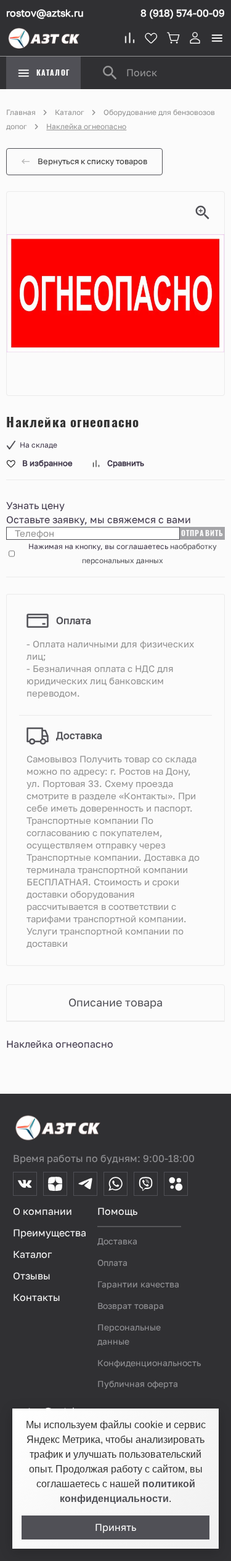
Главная (21, 112)
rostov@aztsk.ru (45, 13)
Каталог (69, 112)
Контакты (36, 1297)
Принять (115, 1527)
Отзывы (32, 1276)
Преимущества (49, 1233)
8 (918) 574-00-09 (182, 13)
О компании (42, 1211)
